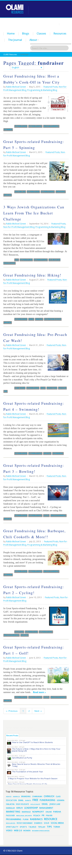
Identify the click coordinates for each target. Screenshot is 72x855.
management (46, 807)
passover (52, 388)
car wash (20, 388)
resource (50, 819)
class (58, 796)
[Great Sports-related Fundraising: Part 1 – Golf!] (57, 676)
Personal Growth (24, 816)
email (21, 800)
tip (5, 391)
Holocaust (35, 804)
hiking (39, 319)
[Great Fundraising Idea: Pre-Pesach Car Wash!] (57, 363)
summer (8, 130)
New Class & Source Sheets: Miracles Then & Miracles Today (36, 765)
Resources (60, 33)
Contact (64, 24)
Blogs (25, 33)
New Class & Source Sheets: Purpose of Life (27, 784)
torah (56, 827)
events (28, 800)
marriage (26, 812)
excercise (20, 192)
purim (25, 819)
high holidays (22, 804)
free (35, 800)
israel (45, 804)
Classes (41, 33)
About (33, 40)
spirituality (12, 827)
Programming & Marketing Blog (42, 90)
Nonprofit (38, 811)
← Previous (12, 710)
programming (51, 126)
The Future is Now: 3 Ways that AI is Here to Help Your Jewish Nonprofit (36, 750)
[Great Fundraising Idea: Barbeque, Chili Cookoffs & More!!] (57, 559)
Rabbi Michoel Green (16, 86)
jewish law (54, 804)
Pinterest (23, 725)
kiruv (19, 807)
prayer (49, 815)
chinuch (49, 796)
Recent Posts (12, 735)
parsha (57, 811)
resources (10, 823)
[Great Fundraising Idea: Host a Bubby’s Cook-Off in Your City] (57, 105)
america (16, 796)
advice (8, 796)
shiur (46, 823)
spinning (60, 192)
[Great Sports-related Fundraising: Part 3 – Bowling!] (57, 494)
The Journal (15, 40)
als (16, 260)
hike (31, 319)
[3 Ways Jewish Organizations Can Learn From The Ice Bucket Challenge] (57, 240)
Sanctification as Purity (22, 757)
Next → (38, 710)
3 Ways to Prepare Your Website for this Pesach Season (32, 778)
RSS (9, 725)
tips (49, 826)
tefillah (41, 827)
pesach (62, 388)
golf (46, 515)
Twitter (16, 725)
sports (7, 195)
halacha (10, 804)
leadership (31, 807)
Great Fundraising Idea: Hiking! (32, 275)
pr (43, 815)
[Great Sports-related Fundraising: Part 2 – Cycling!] (58, 617)
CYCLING (19, 632)
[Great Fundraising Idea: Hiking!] (57, 297)
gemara (60, 800)
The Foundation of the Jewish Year (27, 771)
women (26, 830)
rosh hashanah (24, 823)
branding (26, 796)
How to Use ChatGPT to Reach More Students (32, 742)
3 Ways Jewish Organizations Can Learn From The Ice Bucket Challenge (33, 213)
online (49, 812)
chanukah (37, 796)
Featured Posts (51, 86)
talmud (32, 827)
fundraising (35, 126)
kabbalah (10, 808)
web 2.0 (18, 830)
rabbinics (36, 819)
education (11, 800)
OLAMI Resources (10, 54)
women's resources (40, 831)
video (9, 830)
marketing (13, 811)
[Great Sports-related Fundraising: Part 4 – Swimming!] (57, 431)
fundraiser (21, 126)
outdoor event (53, 319)
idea (43, 388)
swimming (58, 453)
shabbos (38, 823)
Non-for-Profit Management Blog (18, 227)
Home (11, 33)
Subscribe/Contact (30, 725)
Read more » (39, 692)
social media (57, 823)
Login (55, 24)
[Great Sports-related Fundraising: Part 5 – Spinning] (58, 172)
